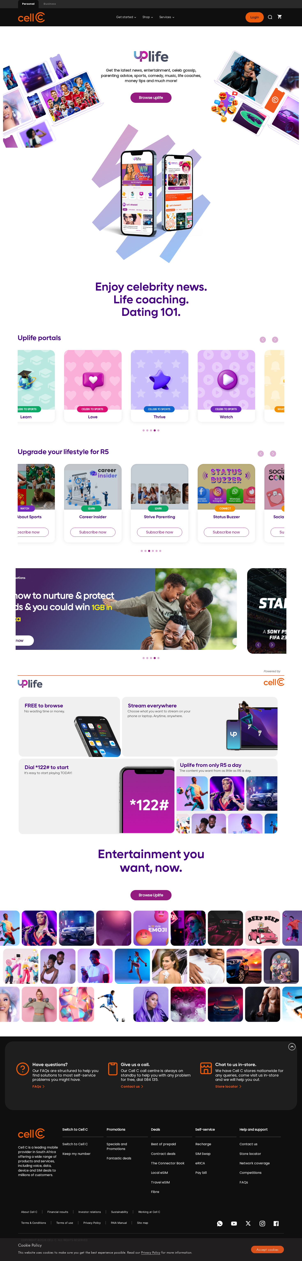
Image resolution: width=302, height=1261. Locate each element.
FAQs (36, 1086)
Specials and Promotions (117, 1146)
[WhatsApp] (220, 1224)
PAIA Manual (119, 1222)
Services (165, 17)
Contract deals (163, 1154)
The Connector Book (167, 1163)
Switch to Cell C (75, 1129)
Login (254, 17)
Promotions (116, 1129)
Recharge (203, 1144)
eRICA (200, 1163)
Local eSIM (159, 1173)
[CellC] (31, 17)
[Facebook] (277, 1224)
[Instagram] (263, 1224)
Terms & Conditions (33, 1222)
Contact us (130, 1086)
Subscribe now (50, 532)
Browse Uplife (151, 895)
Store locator (226, 1086)
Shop (146, 17)
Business (50, 4)
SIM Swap (203, 1154)
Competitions (251, 1173)
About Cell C (29, 1211)
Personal (28, 4)
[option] (51, 386)
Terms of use (64, 1222)
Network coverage (255, 1163)
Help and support (254, 1129)
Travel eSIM (160, 1182)
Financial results (57, 1211)
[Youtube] (234, 1224)
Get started (125, 17)
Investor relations (89, 1211)
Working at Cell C (149, 1211)
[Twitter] (248, 1224)
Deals (155, 1129)
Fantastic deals (119, 1158)
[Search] (270, 17)
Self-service (205, 1129)
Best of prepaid (163, 1144)
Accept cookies (267, 1249)
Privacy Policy (92, 1222)
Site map (142, 1222)
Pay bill (201, 1173)
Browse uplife (151, 97)
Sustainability (119, 1211)
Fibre (155, 1192)
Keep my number (76, 1154)
